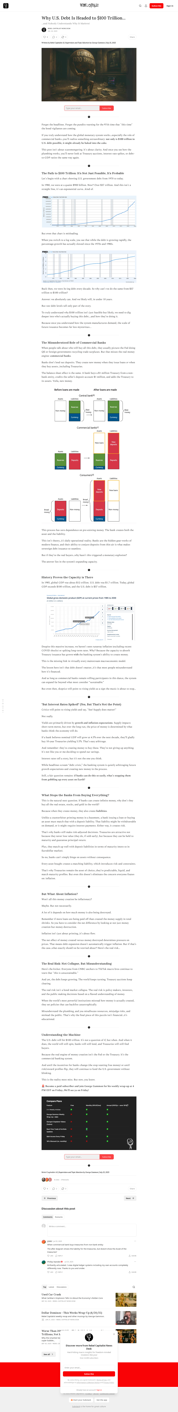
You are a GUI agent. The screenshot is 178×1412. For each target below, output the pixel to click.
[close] (114, 1334)
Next (128, 1198)
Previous (51, 1198)
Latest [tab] (51, 1287)
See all (47, 1354)
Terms (96, 1393)
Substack (76, 1406)
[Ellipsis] (135, 1241)
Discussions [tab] (61, 1287)
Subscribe (156, 5)
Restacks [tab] (59, 1217)
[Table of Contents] (3, 706)
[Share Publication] (146, 5)
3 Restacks (65, 1179)
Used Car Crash (51, 1294)
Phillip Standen (54, 1261)
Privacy (88, 1393)
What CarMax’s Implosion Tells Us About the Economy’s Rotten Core (72, 1298)
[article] (89, 1300)
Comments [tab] (47, 1217)
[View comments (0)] (67, 1323)
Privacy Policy (108, 1382)
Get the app (102, 1400)
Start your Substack (82, 1400)
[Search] (140, 5)
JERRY (49, 1241)
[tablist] (53, 1217)
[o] (126, 1318)
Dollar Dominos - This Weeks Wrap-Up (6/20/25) (72, 1312)
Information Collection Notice (88, 1382)
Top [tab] (44, 1287)
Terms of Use (102, 1380)
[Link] (38, 173)
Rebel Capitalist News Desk (59, 28)
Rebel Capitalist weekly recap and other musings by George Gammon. (73, 1316)
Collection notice (107, 1393)
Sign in (170, 5)
